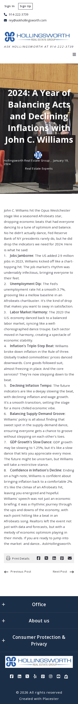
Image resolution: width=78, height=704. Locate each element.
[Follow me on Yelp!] (35, 676)
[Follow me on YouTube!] (58, 676)
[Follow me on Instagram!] (51, 676)
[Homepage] (38, 37)
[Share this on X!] (46, 558)
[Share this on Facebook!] (39, 558)
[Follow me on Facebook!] (12, 676)
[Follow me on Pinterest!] (43, 676)
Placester (51, 698)
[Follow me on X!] (27, 676)
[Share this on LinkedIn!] (54, 558)
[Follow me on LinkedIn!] (19, 676)
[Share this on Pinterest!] (62, 558)
